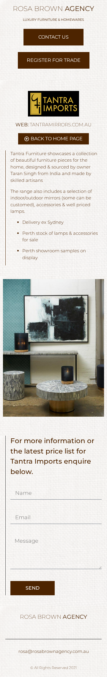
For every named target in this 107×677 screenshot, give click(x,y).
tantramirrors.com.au (53, 124)
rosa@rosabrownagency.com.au (53, 651)
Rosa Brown (53, 8)
